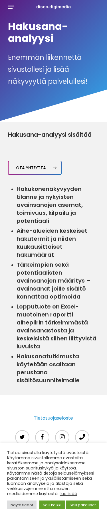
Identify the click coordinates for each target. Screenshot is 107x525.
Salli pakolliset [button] (83, 505)
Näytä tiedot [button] (22, 505)
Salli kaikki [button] (52, 505)
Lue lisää (68, 493)
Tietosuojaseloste (53, 418)
